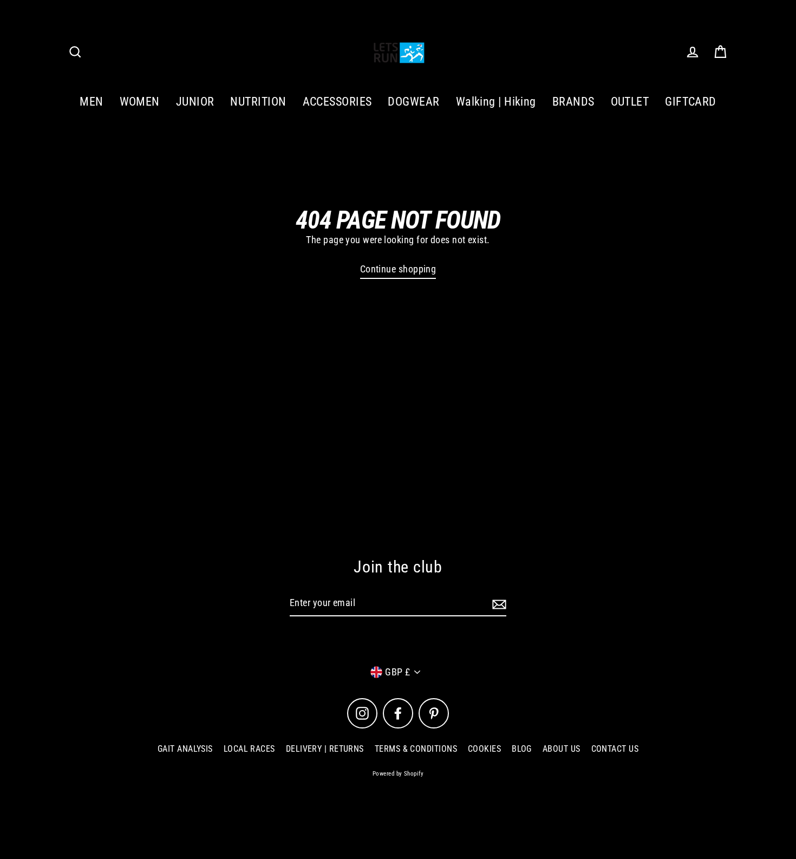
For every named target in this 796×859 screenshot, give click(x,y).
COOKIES (484, 749)
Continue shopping (398, 269)
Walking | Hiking (496, 101)
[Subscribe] (497, 603)
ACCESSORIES (337, 101)
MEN (91, 101)
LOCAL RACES (249, 749)
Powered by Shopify (398, 773)
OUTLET (630, 101)
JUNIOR (195, 101)
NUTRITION (258, 101)
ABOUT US (561, 749)
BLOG (522, 749)
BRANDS (573, 101)
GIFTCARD (690, 101)
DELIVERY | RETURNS (325, 749)
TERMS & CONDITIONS (416, 749)
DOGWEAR (413, 101)
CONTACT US (615, 749)
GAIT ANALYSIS (185, 749)
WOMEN (140, 101)
